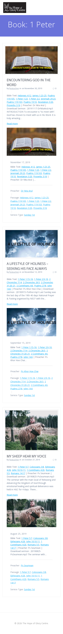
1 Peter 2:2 (34, 98)
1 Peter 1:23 (22, 98)
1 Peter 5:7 (23, 466)
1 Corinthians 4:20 (35, 470)
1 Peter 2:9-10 (41, 279)
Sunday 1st (29, 214)
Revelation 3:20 (45, 102)
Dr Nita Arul (27, 190)
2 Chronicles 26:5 (31, 282)
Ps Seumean (27, 565)
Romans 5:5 (33, 544)
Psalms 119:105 (18, 170)
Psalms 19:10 (30, 102)
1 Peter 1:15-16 (25, 279)
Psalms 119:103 (14, 102)
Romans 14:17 (18, 473)
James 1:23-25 (39, 95)
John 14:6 (28, 357)
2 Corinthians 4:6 (25, 285)
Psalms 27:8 (40, 285)
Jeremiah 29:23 (48, 98)
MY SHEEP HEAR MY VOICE (26, 456)
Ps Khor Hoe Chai (29, 371)
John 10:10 (17, 470)
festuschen (14, 88)
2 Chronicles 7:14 (18, 350)
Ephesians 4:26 (17, 541)
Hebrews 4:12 (24, 95)
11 (24, 470)
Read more (12, 123)
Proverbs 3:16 (13, 105)
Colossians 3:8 (37, 466)
